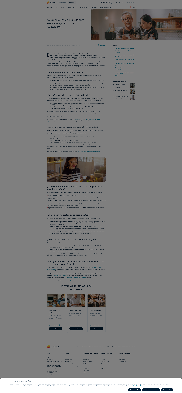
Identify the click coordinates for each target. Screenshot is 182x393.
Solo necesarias (134, 390)
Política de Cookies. (137, 385)
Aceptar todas (167, 390)
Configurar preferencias (151, 390)
